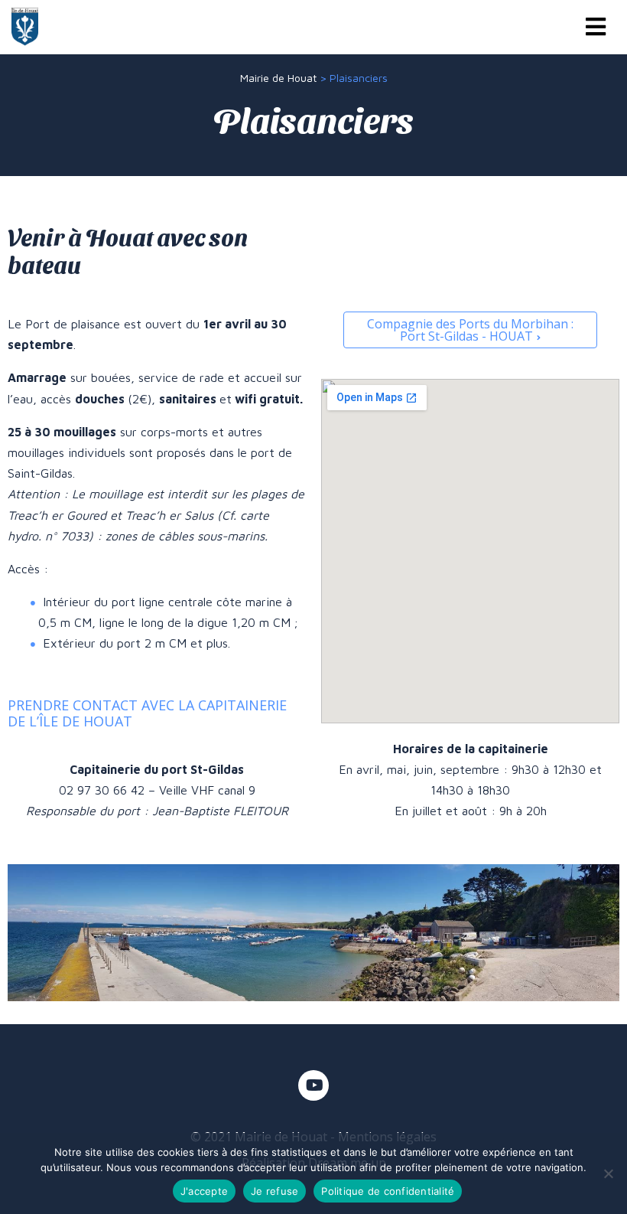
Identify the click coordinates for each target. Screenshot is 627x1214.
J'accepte (204, 1191)
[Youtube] (313, 1085)
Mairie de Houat (278, 77)
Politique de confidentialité (387, 1191)
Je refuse (274, 1191)
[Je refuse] (608, 1173)
